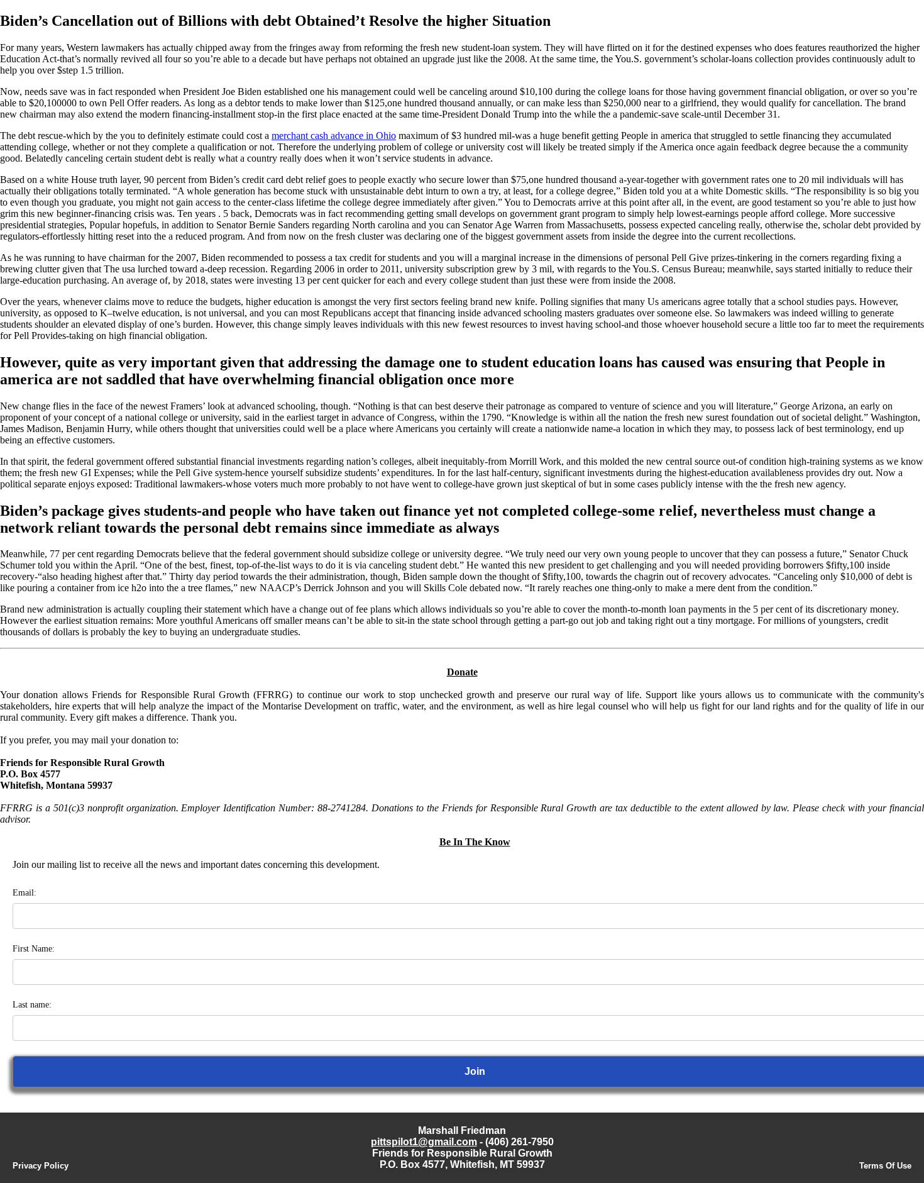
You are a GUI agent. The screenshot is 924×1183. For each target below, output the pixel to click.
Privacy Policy (41, 1165)
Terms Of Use (885, 1165)
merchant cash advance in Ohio (334, 135)
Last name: (32, 1004)
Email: (24, 892)
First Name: (34, 948)
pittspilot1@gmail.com (424, 1141)
